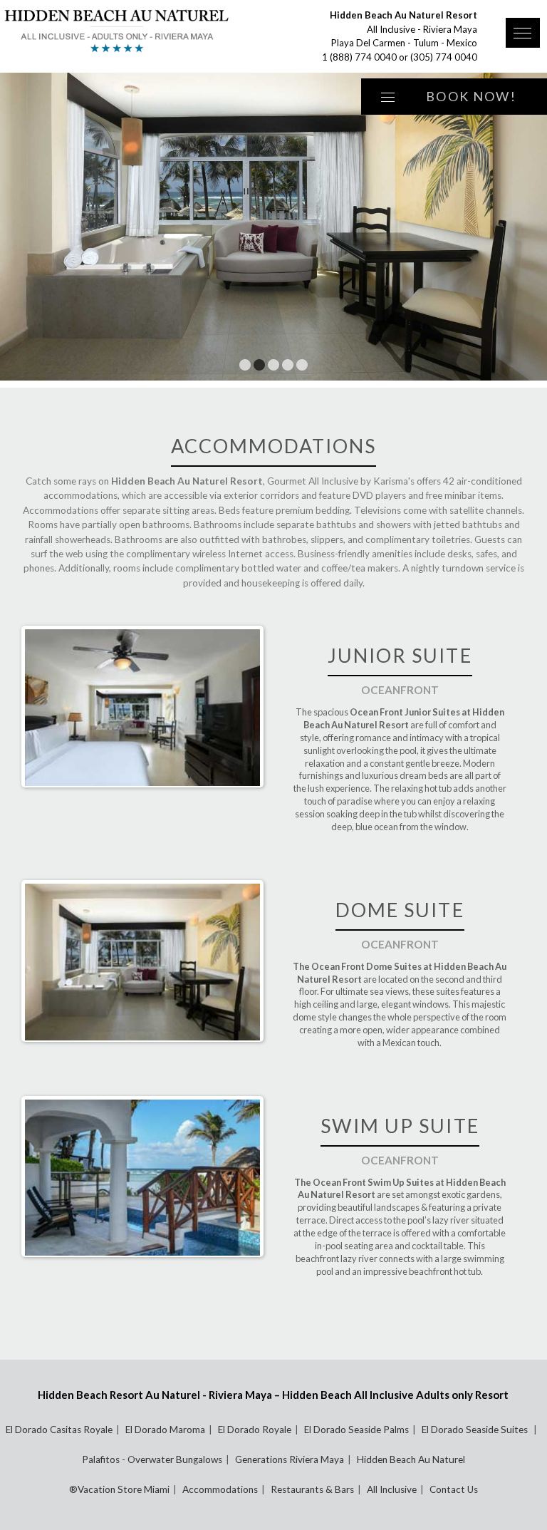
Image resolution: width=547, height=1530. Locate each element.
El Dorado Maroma (165, 1429)
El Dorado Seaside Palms (356, 1429)
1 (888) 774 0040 (359, 57)
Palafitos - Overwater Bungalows (152, 1459)
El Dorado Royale (254, 1429)
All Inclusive (392, 1489)
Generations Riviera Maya (289, 1459)
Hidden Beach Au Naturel (411, 1459)
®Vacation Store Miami (119, 1489)
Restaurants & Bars (312, 1489)
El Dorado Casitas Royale (59, 1429)
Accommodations (220, 1489)
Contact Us (453, 1489)
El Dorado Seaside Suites (476, 1429)
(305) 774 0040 (443, 57)
